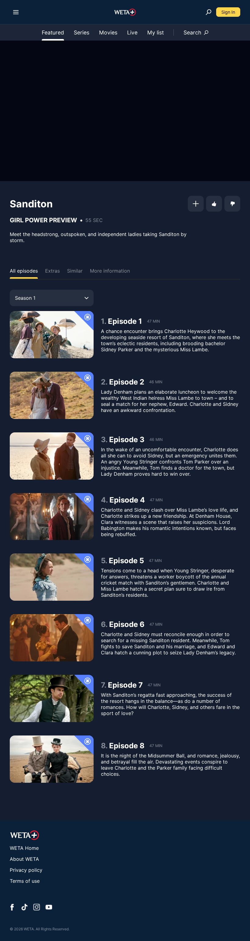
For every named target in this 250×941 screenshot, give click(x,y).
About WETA (24, 859)
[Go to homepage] (125, 12)
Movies (108, 32)
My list (155, 32)
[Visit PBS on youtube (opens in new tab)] (48, 907)
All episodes (24, 271)
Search (192, 32)
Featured (53, 32)
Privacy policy (26, 870)
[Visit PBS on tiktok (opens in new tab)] (24, 907)
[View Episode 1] (52, 334)
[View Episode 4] (52, 516)
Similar (75, 271)
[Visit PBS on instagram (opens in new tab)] (36, 907)
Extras (52, 271)
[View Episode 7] (52, 698)
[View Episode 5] (52, 577)
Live (132, 32)
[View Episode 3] (52, 456)
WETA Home (24, 848)
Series (81, 32)
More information (110, 271)
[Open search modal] (208, 12)
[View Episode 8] (52, 759)
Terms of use (25, 881)
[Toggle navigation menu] (16, 12)
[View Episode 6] (52, 637)
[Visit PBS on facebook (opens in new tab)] (12, 907)
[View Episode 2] (52, 395)
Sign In (228, 12)
